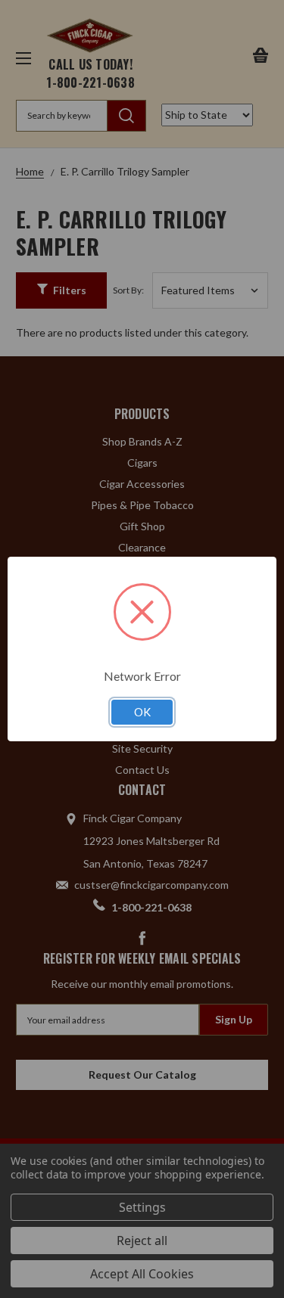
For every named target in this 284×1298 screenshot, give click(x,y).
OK (142, 712)
